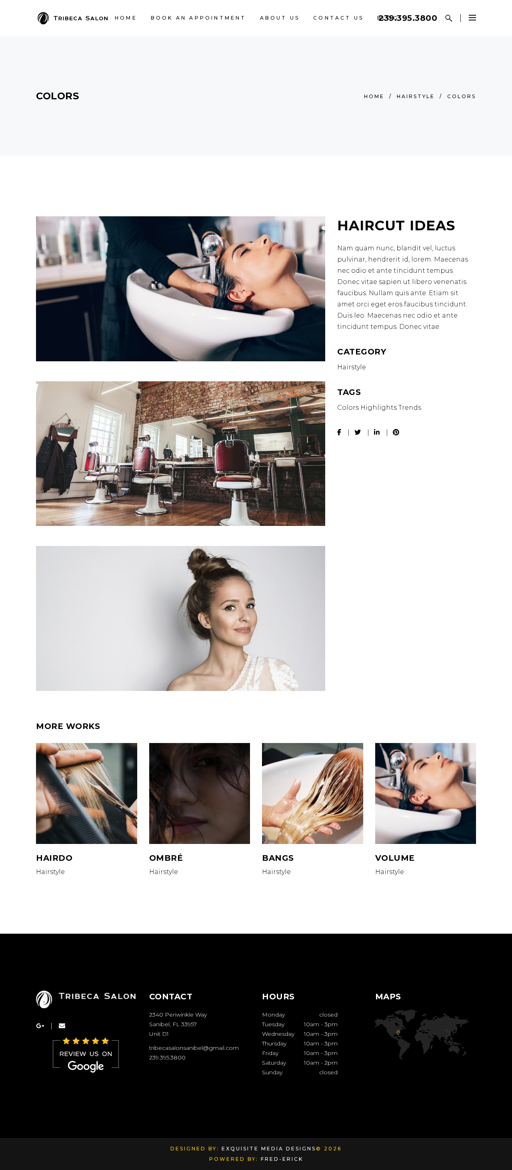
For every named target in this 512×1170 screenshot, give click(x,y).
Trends (409, 407)
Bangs (278, 858)
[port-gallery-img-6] (180, 288)
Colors (348, 407)
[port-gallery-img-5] (180, 618)
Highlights (378, 407)
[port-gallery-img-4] (180, 453)
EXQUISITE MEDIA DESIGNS (269, 1149)
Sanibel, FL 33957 (173, 1024)
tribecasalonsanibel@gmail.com (194, 1047)
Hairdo (54, 858)
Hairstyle (416, 96)
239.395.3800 (407, 18)
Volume (395, 858)
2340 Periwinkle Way (178, 1014)
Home (374, 96)
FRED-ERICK (282, 1159)
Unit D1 (159, 1033)
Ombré (166, 858)
